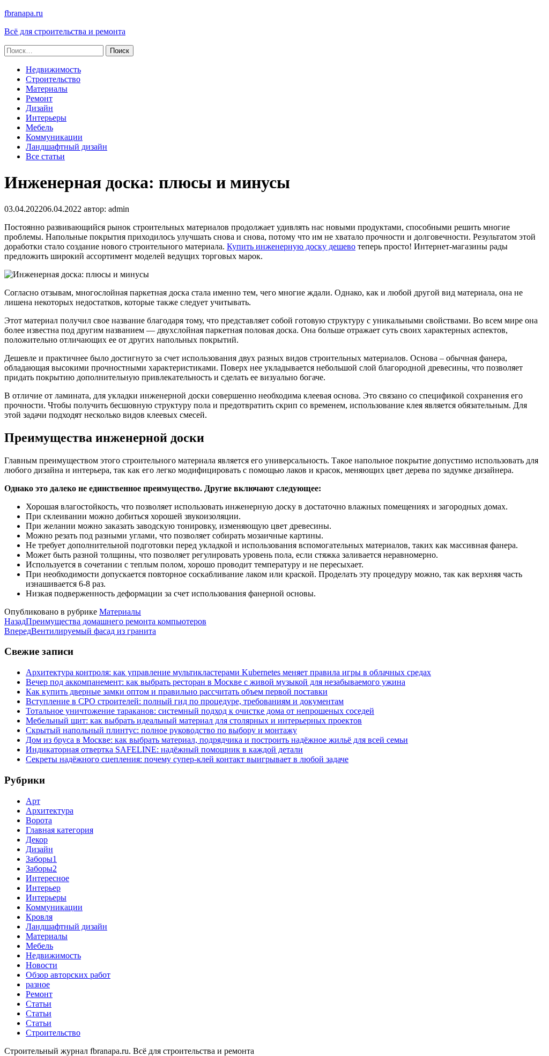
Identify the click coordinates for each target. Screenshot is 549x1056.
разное (38, 984)
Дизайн (39, 108)
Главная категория (59, 830)
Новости (41, 965)
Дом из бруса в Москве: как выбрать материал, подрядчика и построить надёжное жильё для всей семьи (217, 739)
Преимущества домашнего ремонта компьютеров (105, 621)
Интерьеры (46, 117)
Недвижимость (53, 69)
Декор (37, 839)
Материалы (47, 88)
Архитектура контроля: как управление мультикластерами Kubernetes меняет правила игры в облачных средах (228, 672)
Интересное (47, 878)
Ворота (39, 820)
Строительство (53, 79)
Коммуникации (54, 137)
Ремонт (39, 98)
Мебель (39, 127)
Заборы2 (41, 868)
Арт (33, 801)
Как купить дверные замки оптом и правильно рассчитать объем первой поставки (177, 691)
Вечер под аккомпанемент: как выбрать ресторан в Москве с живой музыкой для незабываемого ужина (215, 681)
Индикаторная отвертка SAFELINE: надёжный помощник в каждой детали (164, 749)
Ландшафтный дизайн (66, 146)
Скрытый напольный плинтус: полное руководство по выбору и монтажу (161, 730)
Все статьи (45, 156)
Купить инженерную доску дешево (291, 246)
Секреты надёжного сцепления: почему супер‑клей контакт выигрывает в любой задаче (187, 759)
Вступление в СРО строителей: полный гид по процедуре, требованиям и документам (185, 701)
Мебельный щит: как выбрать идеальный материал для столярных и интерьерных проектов (194, 720)
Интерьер (43, 887)
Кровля (39, 916)
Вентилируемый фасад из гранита (80, 631)
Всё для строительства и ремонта (64, 31)
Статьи (38, 1003)
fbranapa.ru (23, 13)
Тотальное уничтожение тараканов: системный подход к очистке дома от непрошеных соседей (200, 710)
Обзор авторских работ (68, 974)
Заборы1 (41, 858)
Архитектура (49, 810)
